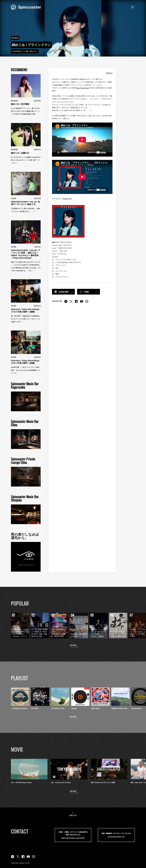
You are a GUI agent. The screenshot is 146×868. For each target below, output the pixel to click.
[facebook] (76, 303)
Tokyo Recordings (82, 88)
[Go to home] (26, 6)
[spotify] (66, 303)
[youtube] (81, 303)
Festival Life (67, 199)
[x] (71, 303)
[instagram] (87, 303)
